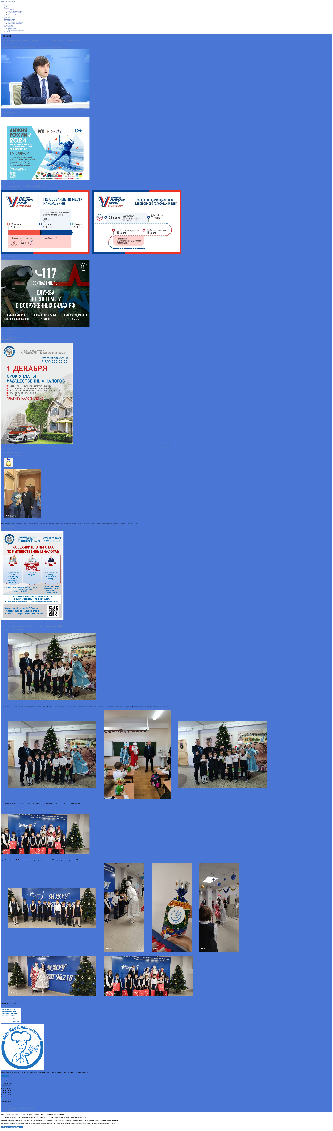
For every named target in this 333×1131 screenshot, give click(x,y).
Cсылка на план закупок (15, 11)
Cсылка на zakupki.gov (14, 12)
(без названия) (8, 1106)
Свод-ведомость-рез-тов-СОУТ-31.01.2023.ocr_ (15, 337)
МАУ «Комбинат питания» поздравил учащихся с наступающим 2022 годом (34, 626)
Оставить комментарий (7, 112)
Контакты (7, 31)
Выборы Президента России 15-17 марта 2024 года (23, 186)
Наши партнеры (9, 20)
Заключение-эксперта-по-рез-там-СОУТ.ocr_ (14, 335)
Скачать (29, 335)
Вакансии (7, 17)
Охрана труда (12, 28)
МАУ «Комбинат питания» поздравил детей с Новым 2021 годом (29, 810)
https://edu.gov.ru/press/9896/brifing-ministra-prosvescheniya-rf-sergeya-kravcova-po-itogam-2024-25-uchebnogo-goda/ (33, 47)
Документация (8, 26)
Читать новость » (6, 521)
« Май (2, 1098)
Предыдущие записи (8, 1006)
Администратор (18, 455)
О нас (6, 6)
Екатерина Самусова (19, 44)
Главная (6, 5)
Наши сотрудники (9, 19)
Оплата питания (9, 25)
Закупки (6, 8)
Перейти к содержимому (8, 1)
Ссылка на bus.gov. (13, 14)
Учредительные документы (16, 30)
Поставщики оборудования (16, 22)
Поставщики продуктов (15, 23)
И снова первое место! (11, 452)
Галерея (6, 16)
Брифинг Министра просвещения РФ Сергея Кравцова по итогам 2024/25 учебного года (40, 40)
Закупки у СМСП (13, 9)
